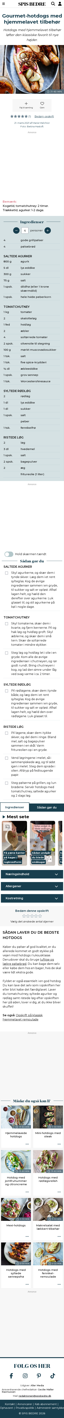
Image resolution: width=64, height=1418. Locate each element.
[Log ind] (59, 4)
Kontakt (10, 1404)
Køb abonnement (46, 1404)
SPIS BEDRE (32, 4)
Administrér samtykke (50, 1407)
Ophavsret (6, 1407)
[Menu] (8, 3)
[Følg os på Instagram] (25, 1376)
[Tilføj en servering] (47, 230)
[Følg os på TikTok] (52, 1376)
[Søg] (53, 4)
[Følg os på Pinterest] (39, 1376)
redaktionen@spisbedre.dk (35, 1395)
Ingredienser (14, 807)
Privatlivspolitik (25, 1407)
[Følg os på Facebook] (11, 1376)
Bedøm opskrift (44, 116)
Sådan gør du (47, 807)
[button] (14, 843)
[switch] (8, 554)
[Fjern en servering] (16, 230)
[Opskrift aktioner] (27, 1144)
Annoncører (24, 1404)
